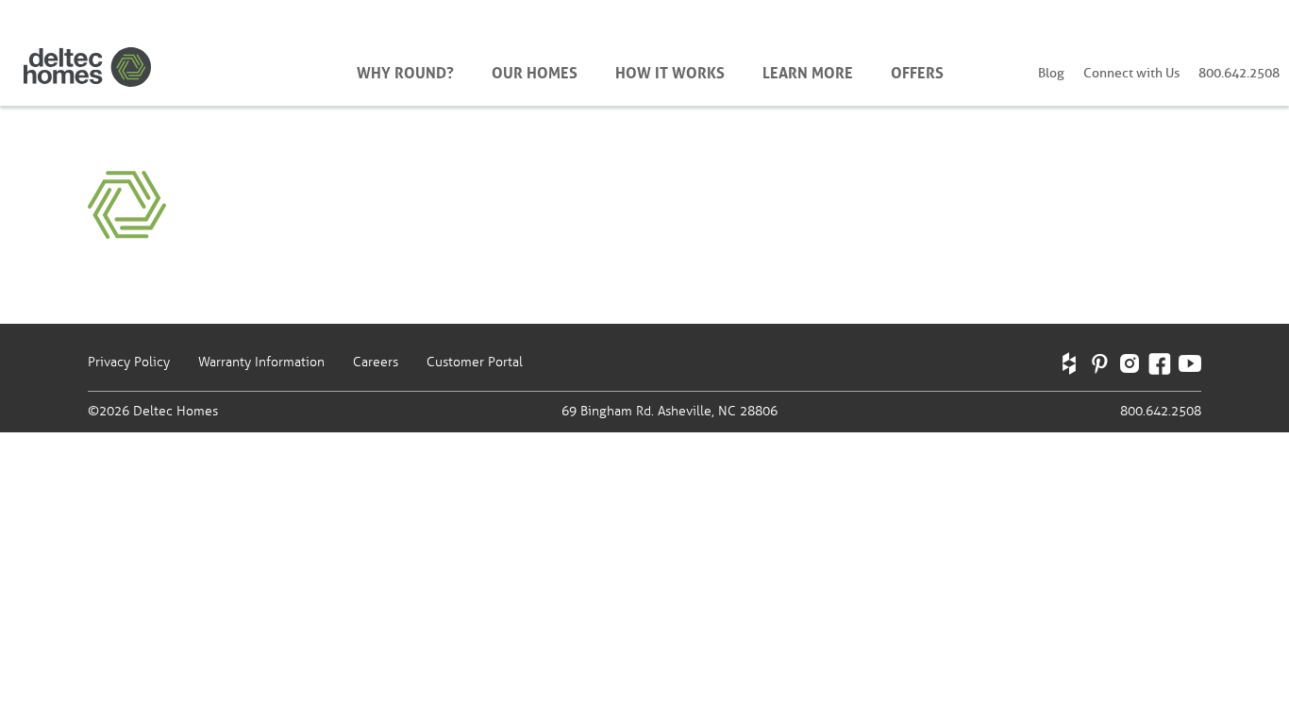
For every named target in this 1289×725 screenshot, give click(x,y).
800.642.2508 (1239, 73)
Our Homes (535, 71)
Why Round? (405, 71)
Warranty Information (261, 362)
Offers (917, 71)
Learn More (807, 71)
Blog (1051, 73)
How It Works (670, 71)
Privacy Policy (129, 362)
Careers (375, 362)
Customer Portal (475, 362)
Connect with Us (1131, 73)
